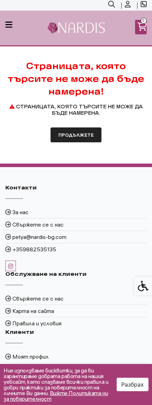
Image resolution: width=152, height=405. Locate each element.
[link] (112, 5)
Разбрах (132, 384)
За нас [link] (20, 212)
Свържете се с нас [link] (38, 224)
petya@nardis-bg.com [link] (39, 236)
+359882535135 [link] (34, 249)
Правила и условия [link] (37, 323)
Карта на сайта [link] (33, 310)
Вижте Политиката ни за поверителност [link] (56, 395)
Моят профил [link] (30, 356)
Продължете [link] (76, 135)
